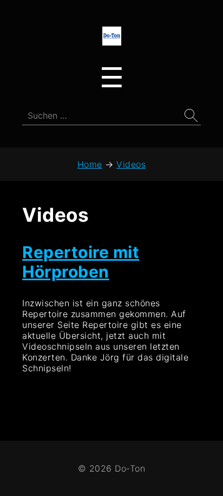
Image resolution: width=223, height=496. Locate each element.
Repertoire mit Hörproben (80, 261)
